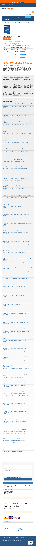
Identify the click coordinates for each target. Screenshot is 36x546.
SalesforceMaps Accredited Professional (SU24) (17, 262)
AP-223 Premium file (5, 159)
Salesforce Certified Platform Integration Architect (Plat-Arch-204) (20, 301)
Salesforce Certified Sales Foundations (16, 204)
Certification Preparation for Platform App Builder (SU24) (18, 429)
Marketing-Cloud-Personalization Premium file (6, 112)
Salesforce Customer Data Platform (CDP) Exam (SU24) (18, 340)
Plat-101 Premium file (6, 202)
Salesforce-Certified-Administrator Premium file (6, 281)
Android (19, 523)
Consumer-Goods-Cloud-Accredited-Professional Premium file (6, 319)
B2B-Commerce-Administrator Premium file (6, 369)
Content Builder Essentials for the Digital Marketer (17, 440)
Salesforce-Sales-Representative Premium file (6, 275)
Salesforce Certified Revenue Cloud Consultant (17, 161)
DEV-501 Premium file (6, 451)
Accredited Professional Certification (14, 21)
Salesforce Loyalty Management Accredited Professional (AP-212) (20, 271)
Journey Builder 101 (13, 442)
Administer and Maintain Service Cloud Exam (17, 338)
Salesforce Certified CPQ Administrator (16, 206)
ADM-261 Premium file (6, 449)
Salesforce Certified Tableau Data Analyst (16, 180)
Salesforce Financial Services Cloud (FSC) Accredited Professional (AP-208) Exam (22, 106)
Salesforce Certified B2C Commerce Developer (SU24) (18, 403)
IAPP (18, 531)
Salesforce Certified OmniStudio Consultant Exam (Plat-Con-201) (19, 360)
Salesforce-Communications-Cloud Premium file (6, 130)
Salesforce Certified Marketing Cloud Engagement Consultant (19, 151)
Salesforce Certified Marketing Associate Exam (17, 249)
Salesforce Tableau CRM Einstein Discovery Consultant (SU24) (19, 356)
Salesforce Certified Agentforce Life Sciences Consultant (18, 156)
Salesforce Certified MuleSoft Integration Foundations (18, 171)
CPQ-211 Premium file (6, 431)
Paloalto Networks (20, 529)
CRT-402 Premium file (6, 429)
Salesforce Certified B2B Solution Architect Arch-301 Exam (19, 283)
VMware (19, 530)
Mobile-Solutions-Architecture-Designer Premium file (6, 412)
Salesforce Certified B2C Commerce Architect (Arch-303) (18, 348)
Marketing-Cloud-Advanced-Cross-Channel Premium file (5, 139)
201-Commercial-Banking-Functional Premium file (5, 310)
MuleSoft (5, 531)
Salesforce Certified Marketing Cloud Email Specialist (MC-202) (19, 421)
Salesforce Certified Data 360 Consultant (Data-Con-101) (18, 252)
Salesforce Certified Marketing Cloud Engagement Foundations (19, 178)
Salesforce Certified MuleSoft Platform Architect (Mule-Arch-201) (20, 244)
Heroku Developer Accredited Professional (16, 146)
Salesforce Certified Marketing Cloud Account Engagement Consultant (20, 175)
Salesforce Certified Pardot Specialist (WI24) (17, 377)
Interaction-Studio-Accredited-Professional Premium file (6, 332)
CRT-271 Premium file (6, 427)
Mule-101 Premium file (6, 171)
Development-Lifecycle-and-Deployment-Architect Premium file (6, 290)
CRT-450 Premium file (6, 419)
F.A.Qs (18, 17)
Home (5, 17)
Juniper (19, 527)
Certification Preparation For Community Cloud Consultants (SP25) (20, 427)
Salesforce (6, 21)
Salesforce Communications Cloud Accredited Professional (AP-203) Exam (21, 129)
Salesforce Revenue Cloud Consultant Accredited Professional (19, 322)
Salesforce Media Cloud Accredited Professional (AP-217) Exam (19, 142)
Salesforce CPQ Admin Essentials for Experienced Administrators (19, 431)
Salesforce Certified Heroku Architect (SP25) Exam (17, 295)
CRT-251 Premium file (6, 417)
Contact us (9, 537)
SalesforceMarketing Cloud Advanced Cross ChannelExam (19, 138)
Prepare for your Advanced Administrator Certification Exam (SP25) (20, 278)
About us (13, 537)
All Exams (6, 537)
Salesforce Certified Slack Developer (16, 211)
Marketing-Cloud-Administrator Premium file (6, 389)
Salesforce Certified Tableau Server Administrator (17, 188)
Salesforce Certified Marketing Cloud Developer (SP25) (18, 385)
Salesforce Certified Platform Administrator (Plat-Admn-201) (19, 453)
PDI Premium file (5, 391)
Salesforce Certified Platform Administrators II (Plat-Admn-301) (19, 415)
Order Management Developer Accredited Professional (18, 193)
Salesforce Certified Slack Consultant (16, 209)
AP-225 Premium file (5, 146)
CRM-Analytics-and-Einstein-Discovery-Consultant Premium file (6, 224)
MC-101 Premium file (5, 178)
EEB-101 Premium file (6, 438)
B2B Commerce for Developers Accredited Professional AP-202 (19, 365)
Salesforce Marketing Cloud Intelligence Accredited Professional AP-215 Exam (21, 121)
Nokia (4, 529)
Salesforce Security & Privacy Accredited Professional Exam (19, 115)
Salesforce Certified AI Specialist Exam (16, 220)
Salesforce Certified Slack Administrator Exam (17, 217)
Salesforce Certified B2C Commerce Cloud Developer (18, 148)
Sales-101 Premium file (6, 204)
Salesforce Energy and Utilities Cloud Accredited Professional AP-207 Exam (21, 133)
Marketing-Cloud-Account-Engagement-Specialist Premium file (6, 256)
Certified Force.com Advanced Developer (16, 451)
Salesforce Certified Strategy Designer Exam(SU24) (18, 328)
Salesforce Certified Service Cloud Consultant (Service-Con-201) (19, 395)
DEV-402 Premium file (6, 230)
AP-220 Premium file (5, 193)
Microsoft (19, 528)
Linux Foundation (6, 528)
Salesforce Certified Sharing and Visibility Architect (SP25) (19, 307)
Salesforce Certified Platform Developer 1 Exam (17, 419)
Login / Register (6, 19)
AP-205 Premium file (5, 195)
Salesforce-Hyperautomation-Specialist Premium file (6, 228)
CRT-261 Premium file (6, 433)
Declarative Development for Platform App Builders (18, 447)
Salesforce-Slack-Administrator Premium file (6, 218)
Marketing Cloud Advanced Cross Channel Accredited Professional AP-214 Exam (22, 103)
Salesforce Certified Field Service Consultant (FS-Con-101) (19, 292)
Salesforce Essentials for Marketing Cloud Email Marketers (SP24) (19, 438)
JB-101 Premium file (5, 442)
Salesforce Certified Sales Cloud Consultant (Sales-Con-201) (19, 400)
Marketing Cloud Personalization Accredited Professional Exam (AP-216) (20, 111)
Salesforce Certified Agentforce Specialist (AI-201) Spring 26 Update (20, 214)
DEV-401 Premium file (6, 456)
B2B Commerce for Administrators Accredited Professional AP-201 (20, 368)
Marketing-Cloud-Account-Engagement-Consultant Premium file (6, 259)
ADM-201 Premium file (6, 453)
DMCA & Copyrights (21, 537)
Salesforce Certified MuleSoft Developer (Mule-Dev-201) (18, 235)
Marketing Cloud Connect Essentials (16, 444)
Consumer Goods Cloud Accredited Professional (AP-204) (18, 318)
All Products (9, 17)
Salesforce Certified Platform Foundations (16, 202)
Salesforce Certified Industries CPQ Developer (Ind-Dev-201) (19, 345)
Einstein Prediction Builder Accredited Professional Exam (18, 316)
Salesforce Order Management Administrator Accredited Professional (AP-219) (21, 267)
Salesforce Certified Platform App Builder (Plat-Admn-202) (19, 406)
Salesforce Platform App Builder (15, 230)
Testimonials (22, 17)
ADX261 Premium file (6, 338)
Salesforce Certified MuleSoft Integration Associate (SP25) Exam (19, 232)
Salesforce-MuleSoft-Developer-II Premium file (6, 239)
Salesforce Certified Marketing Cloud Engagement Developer (19, 197)
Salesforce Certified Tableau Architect (16, 185)
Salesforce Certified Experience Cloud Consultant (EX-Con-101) (19, 351)
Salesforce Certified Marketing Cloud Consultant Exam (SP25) (19, 424)
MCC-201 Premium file (6, 444)
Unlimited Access (28, 17)
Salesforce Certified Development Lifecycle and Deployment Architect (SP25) (21, 289)
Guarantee (14, 17)
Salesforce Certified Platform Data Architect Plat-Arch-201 (19, 286)
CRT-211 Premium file (6, 278)
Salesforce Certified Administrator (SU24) (16, 280)
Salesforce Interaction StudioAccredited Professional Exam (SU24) (20, 331)
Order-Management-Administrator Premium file (6, 268)
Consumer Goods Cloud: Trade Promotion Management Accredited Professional (22, 195)
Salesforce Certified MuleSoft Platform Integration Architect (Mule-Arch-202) (21, 241)
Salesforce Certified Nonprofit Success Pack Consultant (18, 166)
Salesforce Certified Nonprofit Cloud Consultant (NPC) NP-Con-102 (20, 382)
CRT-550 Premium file (6, 424)
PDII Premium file (5, 393)
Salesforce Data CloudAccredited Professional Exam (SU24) (19, 124)
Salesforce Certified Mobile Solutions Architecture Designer (19, 411)
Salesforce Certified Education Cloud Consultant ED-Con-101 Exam (20, 374)
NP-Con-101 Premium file (6, 166)
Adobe (4, 523)
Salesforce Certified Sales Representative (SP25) (17, 274)
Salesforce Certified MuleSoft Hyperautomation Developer (19, 168)
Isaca (4, 527)
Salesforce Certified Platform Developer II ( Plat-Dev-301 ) (19, 393)
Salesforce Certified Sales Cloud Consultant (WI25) (18, 417)
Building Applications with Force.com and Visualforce (18, 456)
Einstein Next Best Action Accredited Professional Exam (18, 313)
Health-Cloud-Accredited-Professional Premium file (6, 336)
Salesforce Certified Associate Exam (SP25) (16, 304)
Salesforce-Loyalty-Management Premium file (6, 272)
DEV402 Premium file (5, 447)
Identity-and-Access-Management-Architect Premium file (6, 299)
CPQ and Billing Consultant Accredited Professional (18, 159)
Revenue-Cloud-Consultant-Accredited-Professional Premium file (6, 323)
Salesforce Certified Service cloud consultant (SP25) (18, 433)
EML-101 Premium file (6, 440)
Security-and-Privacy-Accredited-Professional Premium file (6, 116)
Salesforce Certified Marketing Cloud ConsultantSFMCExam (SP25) (20, 408)
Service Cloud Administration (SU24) (16, 449)
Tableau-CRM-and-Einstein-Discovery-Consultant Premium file (6, 357)
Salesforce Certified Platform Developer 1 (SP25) (17, 391)
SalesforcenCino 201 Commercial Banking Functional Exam (18, 309)
